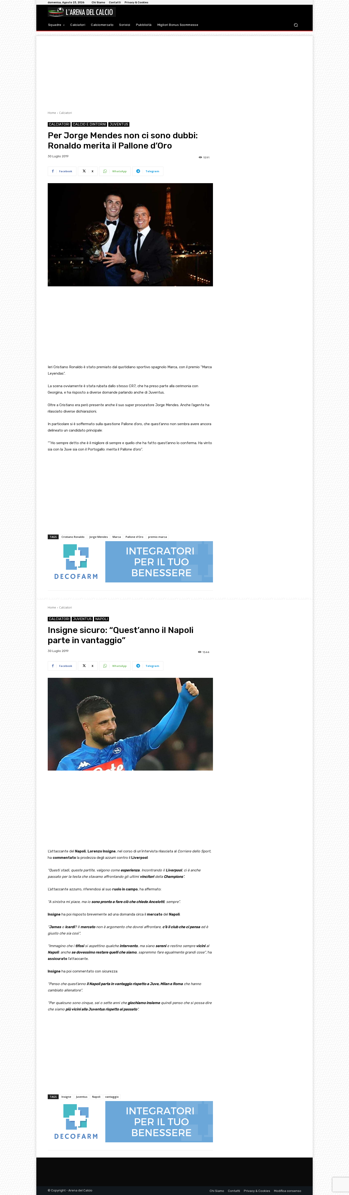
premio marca (157, 537)
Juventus (118, 124)
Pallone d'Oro (134, 537)
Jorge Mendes (98, 537)
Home (52, 113)
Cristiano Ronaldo (73, 537)
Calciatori (65, 113)
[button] (295, 25)
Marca (117, 537)
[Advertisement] (174, 69)
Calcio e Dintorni (89, 124)
